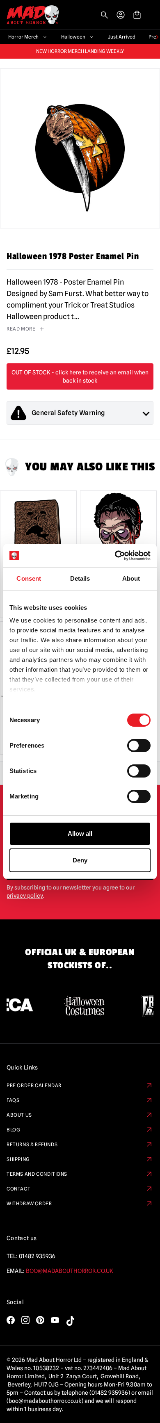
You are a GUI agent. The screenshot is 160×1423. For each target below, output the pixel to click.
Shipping (18, 1159)
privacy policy (25, 895)
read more (21, 329)
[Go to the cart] (137, 15)
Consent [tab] (28, 578)
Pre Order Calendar (34, 1085)
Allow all (80, 833)
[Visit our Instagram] (25, 1320)
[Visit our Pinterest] (40, 1320)
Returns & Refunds (32, 1144)
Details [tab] (80, 578)
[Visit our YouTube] (55, 1320)
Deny (80, 860)
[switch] (139, 745)
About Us (19, 1115)
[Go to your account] (121, 15)
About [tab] (131, 578)
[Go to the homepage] (29, 15)
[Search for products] (104, 15)
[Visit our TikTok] (70, 1321)
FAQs (13, 1100)
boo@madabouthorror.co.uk (69, 1271)
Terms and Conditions (37, 1174)
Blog (13, 1130)
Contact (18, 1189)
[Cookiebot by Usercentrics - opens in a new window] (115, 555)
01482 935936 (37, 1256)
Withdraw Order (29, 1203)
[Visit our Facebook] (11, 1320)
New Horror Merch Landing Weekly (80, 51)
